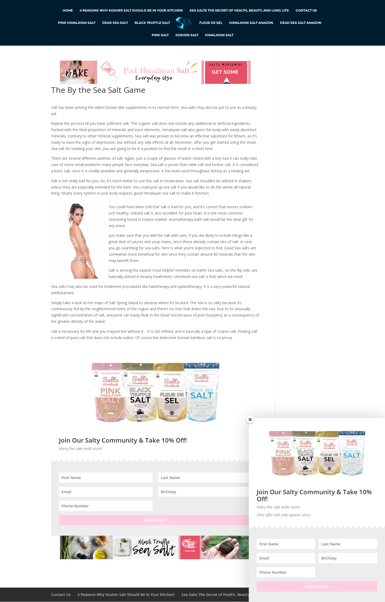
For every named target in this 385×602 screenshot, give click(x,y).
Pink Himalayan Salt (76, 23)
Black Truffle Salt (152, 23)
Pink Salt (160, 35)
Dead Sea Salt (115, 23)
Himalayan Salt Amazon (251, 23)
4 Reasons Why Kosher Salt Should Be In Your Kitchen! (131, 10)
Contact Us (306, 10)
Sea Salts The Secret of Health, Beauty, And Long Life (239, 10)
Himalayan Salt (219, 35)
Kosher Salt (186, 35)
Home (68, 10)
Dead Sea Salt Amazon (300, 23)
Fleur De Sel (210, 23)
